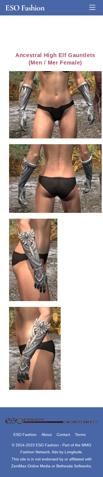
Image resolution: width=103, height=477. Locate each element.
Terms (80, 434)
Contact (63, 434)
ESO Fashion (25, 434)
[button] (55, 104)
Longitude (73, 452)
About (46, 434)
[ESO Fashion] (51, 423)
